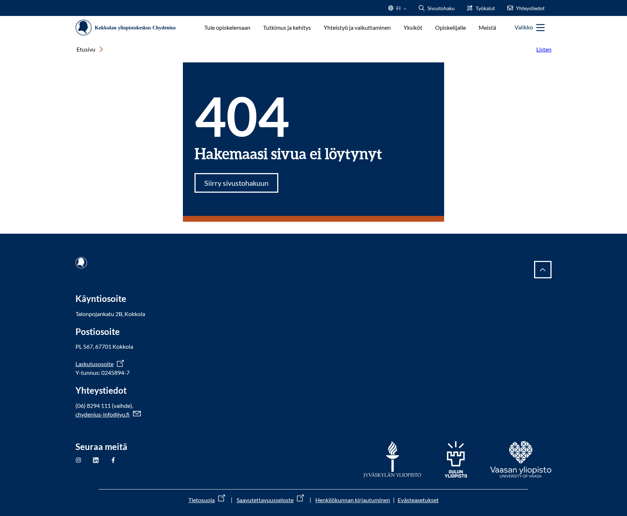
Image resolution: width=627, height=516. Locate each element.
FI (398, 10)
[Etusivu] (128, 28)
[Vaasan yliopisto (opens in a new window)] (521, 459)
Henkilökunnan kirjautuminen (352, 499)
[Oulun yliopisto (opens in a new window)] (455, 459)
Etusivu (86, 49)
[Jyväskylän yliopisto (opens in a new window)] (392, 459)
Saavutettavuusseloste (265, 499)
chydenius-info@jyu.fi (102, 414)
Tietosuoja (201, 499)
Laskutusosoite (94, 363)
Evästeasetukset (418, 499)
